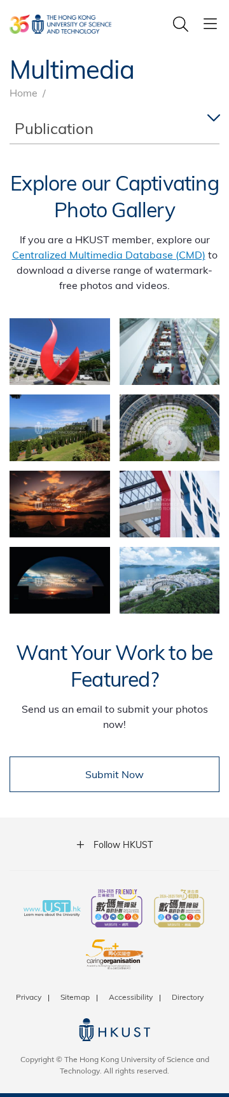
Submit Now (114, 774)
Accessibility (131, 997)
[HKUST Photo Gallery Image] (60, 351)
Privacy (28, 997)
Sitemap (75, 997)
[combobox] (114, 128)
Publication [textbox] (54, 128)
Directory (188, 997)
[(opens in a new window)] (116, 909)
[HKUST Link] (60, 24)
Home (24, 92)
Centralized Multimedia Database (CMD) (108, 254)
